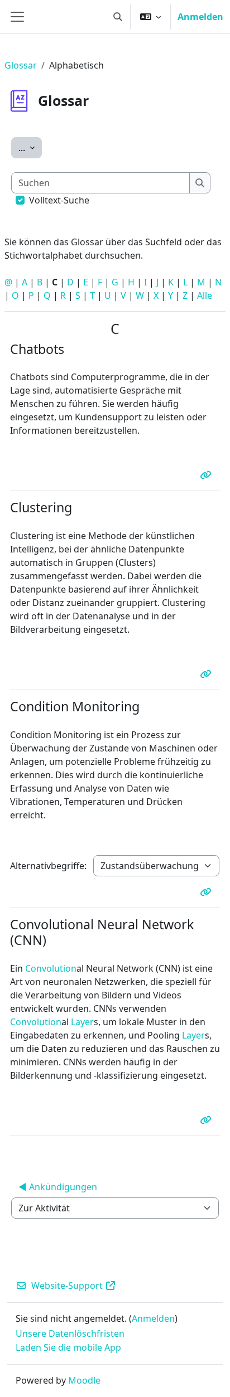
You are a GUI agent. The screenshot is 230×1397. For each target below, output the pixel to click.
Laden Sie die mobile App (68, 1347)
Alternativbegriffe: (48, 866)
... (30, 147)
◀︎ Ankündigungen (57, 1187)
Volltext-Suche (59, 200)
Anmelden (200, 17)
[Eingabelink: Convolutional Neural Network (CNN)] (207, 1120)
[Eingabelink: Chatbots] (207, 475)
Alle (204, 295)
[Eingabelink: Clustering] (207, 674)
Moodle (84, 1380)
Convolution (50, 968)
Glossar (20, 65)
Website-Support (67, 1285)
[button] (118, 16)
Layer (82, 1022)
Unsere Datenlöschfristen (70, 1333)
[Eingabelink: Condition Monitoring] (207, 892)
